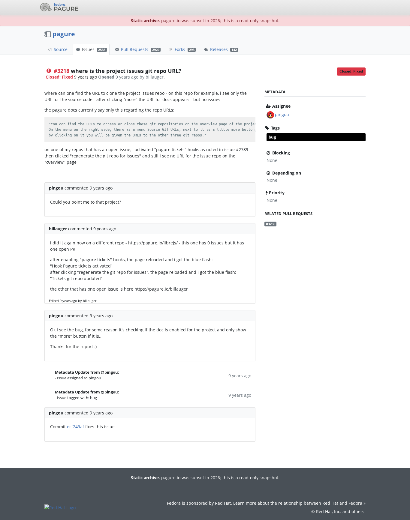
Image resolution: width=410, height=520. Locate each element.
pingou (282, 114)
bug (272, 137)
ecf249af (75, 426)
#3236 (270, 224)
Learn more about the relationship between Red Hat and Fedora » (299, 503)
